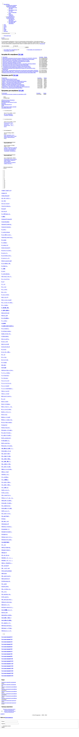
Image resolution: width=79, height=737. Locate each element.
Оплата (5, 26)
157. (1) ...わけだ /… (5, 597)
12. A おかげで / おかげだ (6, 219)
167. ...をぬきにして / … (6, 623)
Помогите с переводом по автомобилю (9, 686)
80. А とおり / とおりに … (6, 396)
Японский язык (6, 4)
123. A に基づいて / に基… (6, 508)
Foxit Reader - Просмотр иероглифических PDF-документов (16, 86)
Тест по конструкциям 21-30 (6, 641)
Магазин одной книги (5, 101)
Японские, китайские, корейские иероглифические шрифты (16, 61)
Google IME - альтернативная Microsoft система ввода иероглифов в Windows (20, 70)
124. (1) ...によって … (5, 511)
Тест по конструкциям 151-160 (7, 673)
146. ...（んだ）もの (5, 568)
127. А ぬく (3, 518)
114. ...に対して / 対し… (6, 484)
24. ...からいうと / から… (6, 250)
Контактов (42, 43)
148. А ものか (4, 573)
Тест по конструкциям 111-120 (7, 663)
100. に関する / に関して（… (7, 448)
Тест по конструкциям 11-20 (6, 639)
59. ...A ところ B (4, 341)
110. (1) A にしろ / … (5, 474)
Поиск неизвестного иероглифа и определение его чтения (16, 60)
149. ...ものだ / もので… (6, 576)
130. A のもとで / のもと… (6, 526)
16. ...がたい (3, 229)
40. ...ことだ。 (4, 292)
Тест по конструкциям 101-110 (7, 661)
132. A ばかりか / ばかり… (6, 531)
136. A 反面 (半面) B (5, 542)
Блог (4, 27)
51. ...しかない (4, 320)
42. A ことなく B (4, 297)
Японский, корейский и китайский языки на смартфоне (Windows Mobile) (19, 63)
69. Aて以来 (3, 367)
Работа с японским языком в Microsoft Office (12, 87)
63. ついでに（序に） (6, 352)
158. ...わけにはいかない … (7, 599)
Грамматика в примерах (11, 6)
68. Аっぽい (3, 365)
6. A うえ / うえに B (5, 203)
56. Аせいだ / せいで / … (6, 333)
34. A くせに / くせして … (6, 276)
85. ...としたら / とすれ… (6, 409)
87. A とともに (4, 414)
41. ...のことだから (5, 294)
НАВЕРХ (2, 714)
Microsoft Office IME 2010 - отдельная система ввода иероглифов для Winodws (20, 71)
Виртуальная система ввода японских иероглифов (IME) (16, 64)
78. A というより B (5, 391)
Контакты (6, 31)
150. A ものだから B (5, 578)
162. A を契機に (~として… (6, 610)
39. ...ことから (4, 289)
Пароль (3, 723)
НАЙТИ (26, 47)
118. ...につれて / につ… (6, 495)
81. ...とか (3, 399)
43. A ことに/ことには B (6, 300)
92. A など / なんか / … (5, 427)
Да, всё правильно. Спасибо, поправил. (8, 115)
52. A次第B (3, 323)
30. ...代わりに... (4, 266)
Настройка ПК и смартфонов (12, 19)
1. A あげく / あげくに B (6, 190)
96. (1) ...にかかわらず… (6, 438)
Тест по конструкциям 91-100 (7, 658)
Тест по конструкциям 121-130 (7, 666)
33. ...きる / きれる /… (5, 273)
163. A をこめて (4, 612)
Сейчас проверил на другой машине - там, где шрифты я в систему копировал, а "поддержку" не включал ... (10, 149)
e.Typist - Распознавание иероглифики (11, 80)
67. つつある (4, 362)
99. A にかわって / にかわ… (7, 445)
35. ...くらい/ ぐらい (5, 279)
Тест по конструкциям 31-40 (6, 644)
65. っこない (4, 357)
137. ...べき (3, 544)
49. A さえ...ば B (4, 315)
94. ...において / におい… (6, 432)
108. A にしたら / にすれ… (6, 469)
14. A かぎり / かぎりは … (6, 224)
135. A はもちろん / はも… (6, 539)
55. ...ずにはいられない (6, 331)
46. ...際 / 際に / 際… (5, 307)
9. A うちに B (4, 211)
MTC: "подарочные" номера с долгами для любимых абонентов (8, 107)
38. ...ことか (3, 286)
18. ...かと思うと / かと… (6, 234)
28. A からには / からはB (6, 260)
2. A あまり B (4, 193)
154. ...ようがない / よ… (6, 589)
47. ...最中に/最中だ (5, 310)
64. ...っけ (3, 354)
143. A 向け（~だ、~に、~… (7, 560)
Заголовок (5, 57)
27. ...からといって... (5, 258)
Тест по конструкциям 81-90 (6, 656)
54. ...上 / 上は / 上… (5, 328)
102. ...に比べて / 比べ (5, 453)
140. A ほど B (4, 552)
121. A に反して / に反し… (6, 503)
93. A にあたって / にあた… (7, 430)
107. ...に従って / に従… (6, 466)
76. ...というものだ (5, 385)
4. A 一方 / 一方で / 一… (6, 198)
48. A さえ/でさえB (5, 313)
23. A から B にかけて (5, 247)
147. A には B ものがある (6, 570)
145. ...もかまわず (5, 565)
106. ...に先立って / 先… (6, 464)
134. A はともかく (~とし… (6, 537)
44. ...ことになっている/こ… (7, 302)
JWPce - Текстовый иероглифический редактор (13, 82)
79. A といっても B (5, 393)
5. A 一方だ (3, 200)
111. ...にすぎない (5, 477)
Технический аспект (10, 17)
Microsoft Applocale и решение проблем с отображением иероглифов (18, 59)
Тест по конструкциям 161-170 (7, 675)
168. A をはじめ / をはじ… (6, 625)
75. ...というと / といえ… (6, 383)
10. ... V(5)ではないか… (6, 214)
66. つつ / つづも (4, 359)
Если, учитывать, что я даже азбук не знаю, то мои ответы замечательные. (10, 136)
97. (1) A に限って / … (5, 440)
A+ (2, 37)
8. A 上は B (3, 208)
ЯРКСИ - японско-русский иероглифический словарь (14, 81)
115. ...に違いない (5, 487)
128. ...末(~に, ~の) (5, 521)
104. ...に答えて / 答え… (6, 458)
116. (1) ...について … (5, 490)
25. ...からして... (4, 253)
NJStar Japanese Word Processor (9, 79)
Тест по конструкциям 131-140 (7, 668)
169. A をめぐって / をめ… (6, 628)
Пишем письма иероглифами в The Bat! (12, 62)
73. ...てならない (4, 378)
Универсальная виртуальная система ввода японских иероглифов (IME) (19, 72)
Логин (2, 721)
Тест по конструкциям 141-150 (7, 670)
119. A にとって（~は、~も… (7, 498)
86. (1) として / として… (6, 412)
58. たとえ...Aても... (5, 339)
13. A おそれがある (5, 221)
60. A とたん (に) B (5, 344)
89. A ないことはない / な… (7, 419)
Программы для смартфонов (12, 23)
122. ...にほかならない (6, 505)
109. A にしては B (5, 471)
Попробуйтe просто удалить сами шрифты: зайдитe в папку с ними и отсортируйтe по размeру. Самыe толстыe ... (10, 161)
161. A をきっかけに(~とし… (7, 607)
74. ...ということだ (5, 380)
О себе (5, 30)
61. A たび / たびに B (5, 346)
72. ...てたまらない (5, 375)
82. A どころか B (4, 401)
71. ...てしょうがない (5, 372)
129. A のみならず (5, 524)
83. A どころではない (5, 404)
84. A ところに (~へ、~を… (6, 406)
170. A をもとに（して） (6, 630)
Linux (5, 24)
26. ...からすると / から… (6, 255)
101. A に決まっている (6, 451)
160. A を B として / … (5, 604)
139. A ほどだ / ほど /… (6, 550)
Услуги (5, 25)
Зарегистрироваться (9, 717)
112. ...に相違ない (5, 479)
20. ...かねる (3, 240)
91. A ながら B (4, 425)
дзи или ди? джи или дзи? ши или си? (8, 700)
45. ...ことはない (4, 305)
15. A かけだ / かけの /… (6, 227)
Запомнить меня (7, 726)
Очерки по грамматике (11, 15)
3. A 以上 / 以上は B (5, 195)
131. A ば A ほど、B (5, 529)
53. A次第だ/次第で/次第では (7, 326)
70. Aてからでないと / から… (7, 370)
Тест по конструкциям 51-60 (6, 649)
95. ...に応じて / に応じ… (6, 435)
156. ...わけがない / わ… (6, 594)
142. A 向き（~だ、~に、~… (7, 557)
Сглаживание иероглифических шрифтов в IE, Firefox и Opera (17, 67)
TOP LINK (20, 54)
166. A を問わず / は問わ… (6, 620)
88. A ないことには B (5, 417)
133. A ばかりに (4, 534)
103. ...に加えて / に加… (6, 456)
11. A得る (3, 216)
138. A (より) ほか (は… (6, 547)
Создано (41, 57)
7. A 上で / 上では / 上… (6, 206)
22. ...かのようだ (4, 245)
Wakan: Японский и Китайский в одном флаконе (13, 84)
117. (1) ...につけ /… (5, 492)
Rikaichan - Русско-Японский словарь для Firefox (13, 85)
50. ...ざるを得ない (5, 318)
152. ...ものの (4, 584)
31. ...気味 (3, 268)
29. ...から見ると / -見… (6, 263)
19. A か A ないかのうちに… (7, 237)
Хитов (45, 57)
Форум (5, 29)
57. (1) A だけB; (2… (5, 336)
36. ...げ (2, 281)
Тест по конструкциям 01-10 (6, 637)
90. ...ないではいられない (6, 422)
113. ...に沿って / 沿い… (6, 482)
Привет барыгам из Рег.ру (6, 104)
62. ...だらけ (3, 349)
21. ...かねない (4, 242)
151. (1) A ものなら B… (5, 581)
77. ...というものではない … (7, 388)
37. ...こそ (3, 284)
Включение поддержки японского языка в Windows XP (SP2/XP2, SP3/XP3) (20, 58)
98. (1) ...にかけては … (5, 443)
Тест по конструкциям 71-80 (6, 653)
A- (4, 37)
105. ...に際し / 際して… (6, 461)
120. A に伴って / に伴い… (6, 500)
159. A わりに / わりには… (6, 602)
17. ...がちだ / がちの (5, 232)
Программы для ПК (12, 21)
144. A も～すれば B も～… (6, 563)
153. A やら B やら (5, 586)
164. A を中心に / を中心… (6, 615)
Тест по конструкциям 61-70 (6, 651)
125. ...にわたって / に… (6, 513)
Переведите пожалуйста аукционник (8, 682)
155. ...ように (4, 591)
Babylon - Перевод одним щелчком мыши (11, 83)
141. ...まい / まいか (5, 555)
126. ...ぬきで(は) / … (5, 516)
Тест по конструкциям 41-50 (6, 646)
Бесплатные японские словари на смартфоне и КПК (14, 94)
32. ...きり (3, 271)
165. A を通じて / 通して (6, 617)
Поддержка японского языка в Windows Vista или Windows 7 (16, 66)
